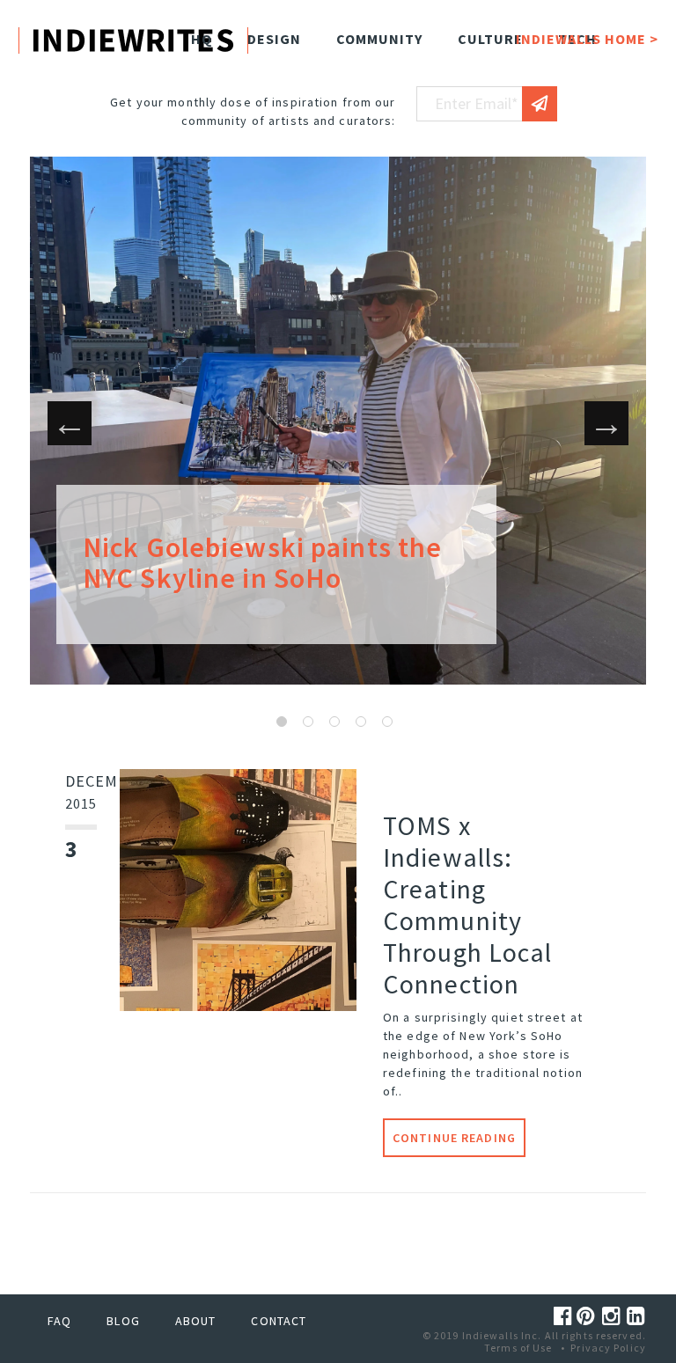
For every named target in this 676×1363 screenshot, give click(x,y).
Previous (70, 423)
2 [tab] (308, 721)
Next (606, 423)
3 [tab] (334, 721)
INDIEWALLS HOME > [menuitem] (587, 39)
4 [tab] (361, 721)
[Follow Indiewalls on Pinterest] (589, 1316)
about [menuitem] (196, 1321)
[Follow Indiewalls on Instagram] (614, 1316)
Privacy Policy (608, 1347)
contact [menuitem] (278, 1321)
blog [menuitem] (123, 1321)
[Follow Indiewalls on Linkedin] (636, 1316)
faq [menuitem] (59, 1321)
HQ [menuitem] (201, 39)
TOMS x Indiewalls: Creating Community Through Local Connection (468, 904)
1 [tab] (281, 721)
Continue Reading (454, 1138)
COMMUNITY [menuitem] (379, 39)
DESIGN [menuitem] (274, 39)
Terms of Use (518, 1347)
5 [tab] (387, 721)
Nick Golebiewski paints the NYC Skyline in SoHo (262, 563)
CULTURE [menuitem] (490, 39)
